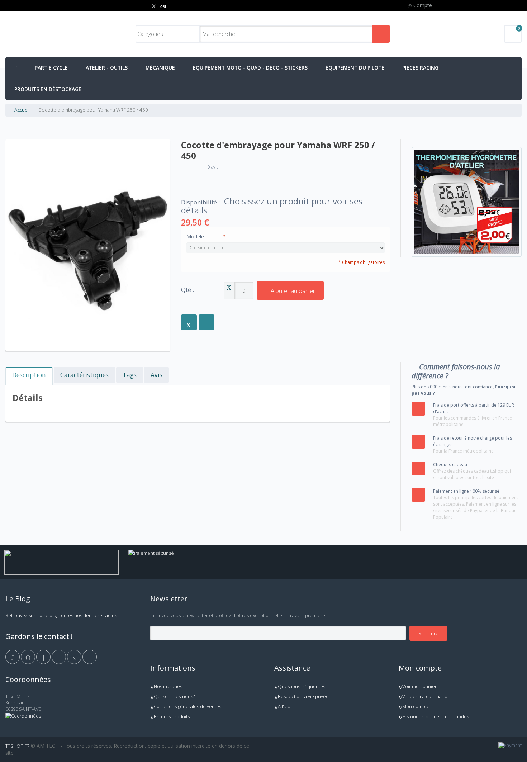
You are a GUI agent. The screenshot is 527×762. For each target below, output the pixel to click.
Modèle (206, 236)
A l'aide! (286, 706)
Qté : (187, 290)
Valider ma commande (426, 696)
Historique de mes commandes (435, 716)
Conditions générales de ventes (187, 706)
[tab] (29, 376)
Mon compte (415, 706)
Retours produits (172, 716)
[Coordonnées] (23, 716)
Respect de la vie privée (303, 696)
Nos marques (168, 686)
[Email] (74, 656)
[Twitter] (28, 656)
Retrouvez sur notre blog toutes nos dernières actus (61, 615)
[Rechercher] (381, 34)
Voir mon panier (419, 686)
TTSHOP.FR (17, 746)
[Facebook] (13, 656)
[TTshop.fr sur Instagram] (59, 656)
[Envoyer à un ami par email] (189, 322)
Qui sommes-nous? (174, 696)
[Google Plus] (44, 656)
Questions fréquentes (301, 686)
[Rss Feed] (89, 656)
